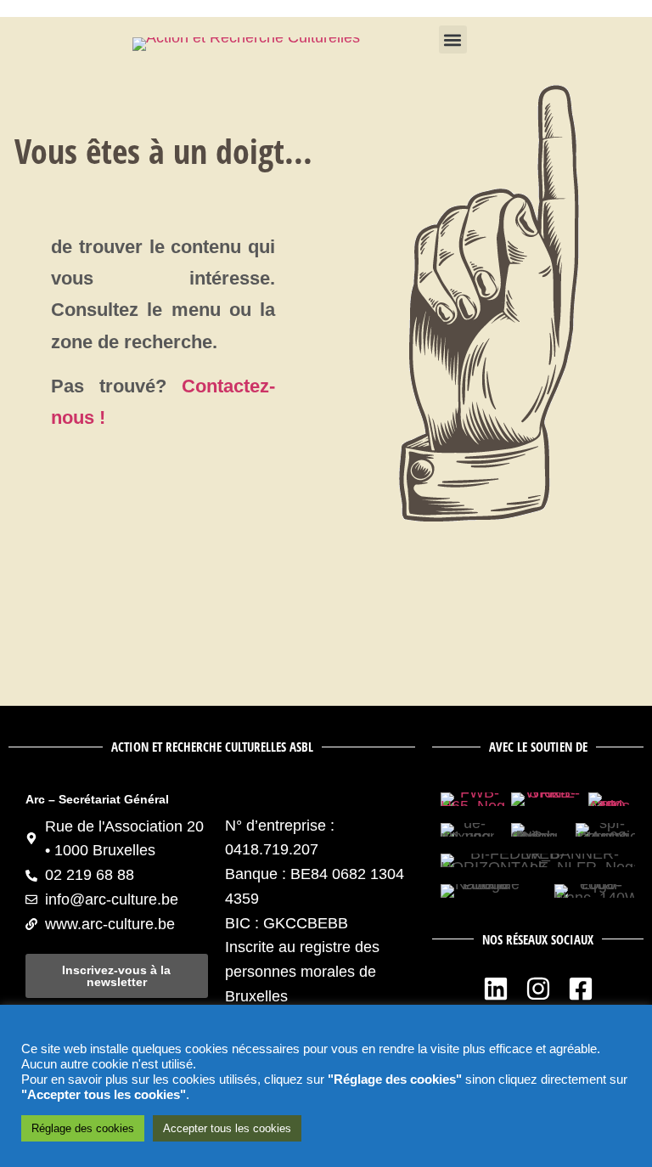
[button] (453, 39)
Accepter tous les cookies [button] (227, 1128)
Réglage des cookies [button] (82, 1128)
